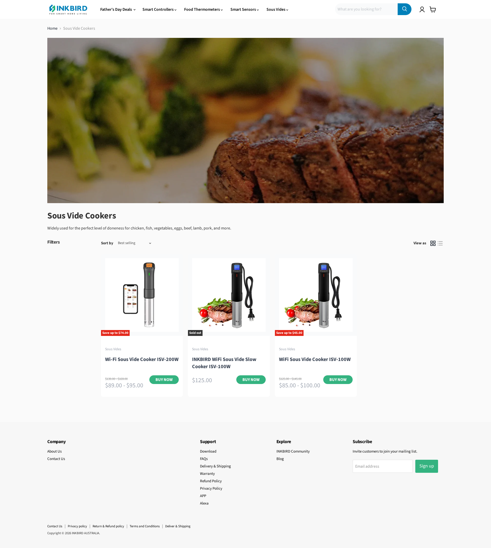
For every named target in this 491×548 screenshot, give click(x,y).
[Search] (404, 9)
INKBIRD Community (293, 451)
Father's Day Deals (116, 9)
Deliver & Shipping (178, 526)
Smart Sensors (243, 9)
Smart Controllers (158, 9)
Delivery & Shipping (215, 466)
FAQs (204, 459)
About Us (54, 451)
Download (208, 451)
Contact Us (56, 459)
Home (52, 28)
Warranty (207, 473)
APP (203, 496)
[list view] (440, 243)
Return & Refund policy (108, 526)
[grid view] (433, 243)
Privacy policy (77, 526)
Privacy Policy (211, 488)
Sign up (426, 466)
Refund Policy (211, 481)
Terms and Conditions (145, 526)
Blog (280, 459)
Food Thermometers (202, 9)
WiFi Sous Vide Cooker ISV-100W (315, 359)
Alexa (204, 503)
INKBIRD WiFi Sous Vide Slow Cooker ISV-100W (224, 363)
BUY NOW (164, 379)
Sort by (107, 243)
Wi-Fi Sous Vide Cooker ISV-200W (141, 359)
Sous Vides (276, 9)
